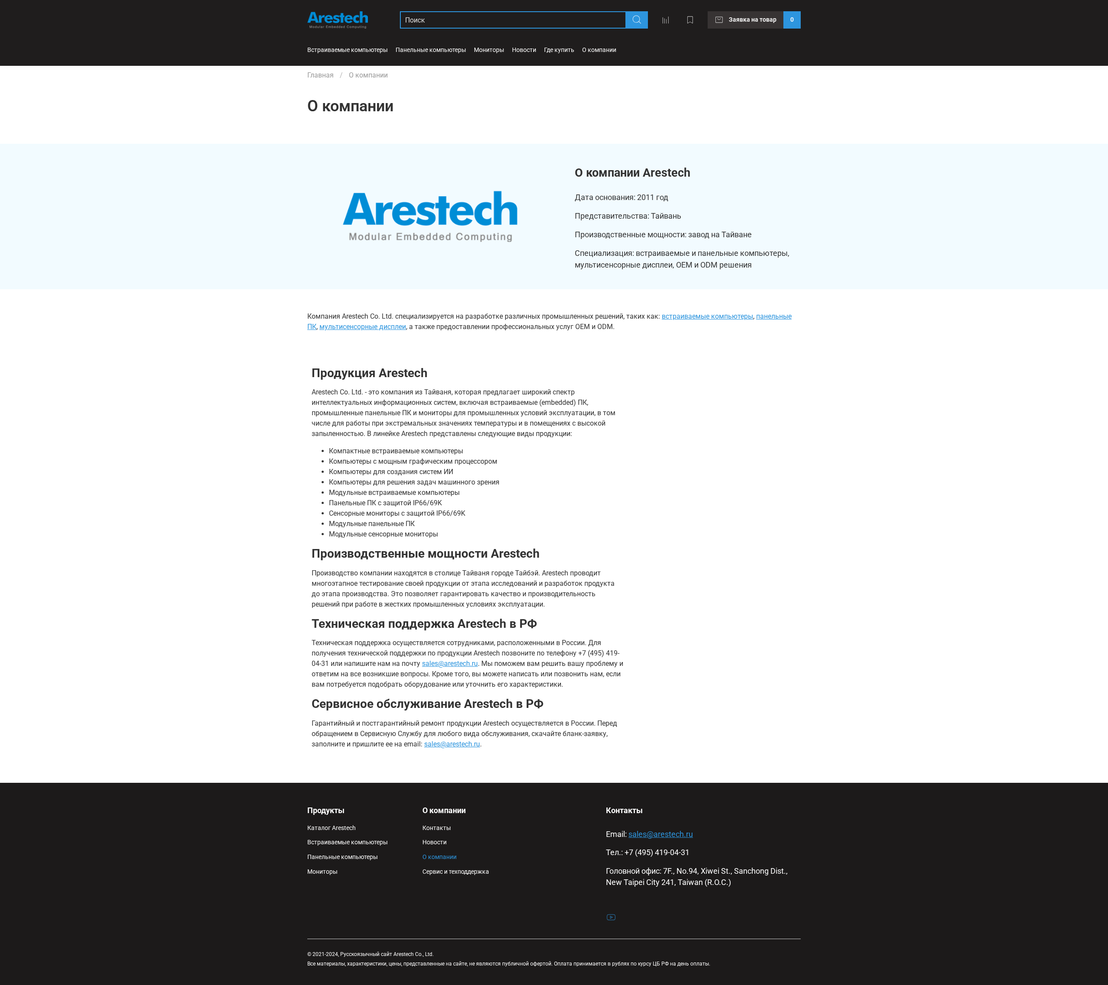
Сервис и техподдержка (455, 871)
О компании (439, 857)
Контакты (436, 828)
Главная (320, 75)
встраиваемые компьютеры (707, 316)
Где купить (559, 50)
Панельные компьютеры (431, 50)
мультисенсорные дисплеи (362, 327)
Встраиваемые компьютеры (347, 50)
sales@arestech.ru (450, 663)
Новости (524, 50)
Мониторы (489, 50)
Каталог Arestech (331, 828)
